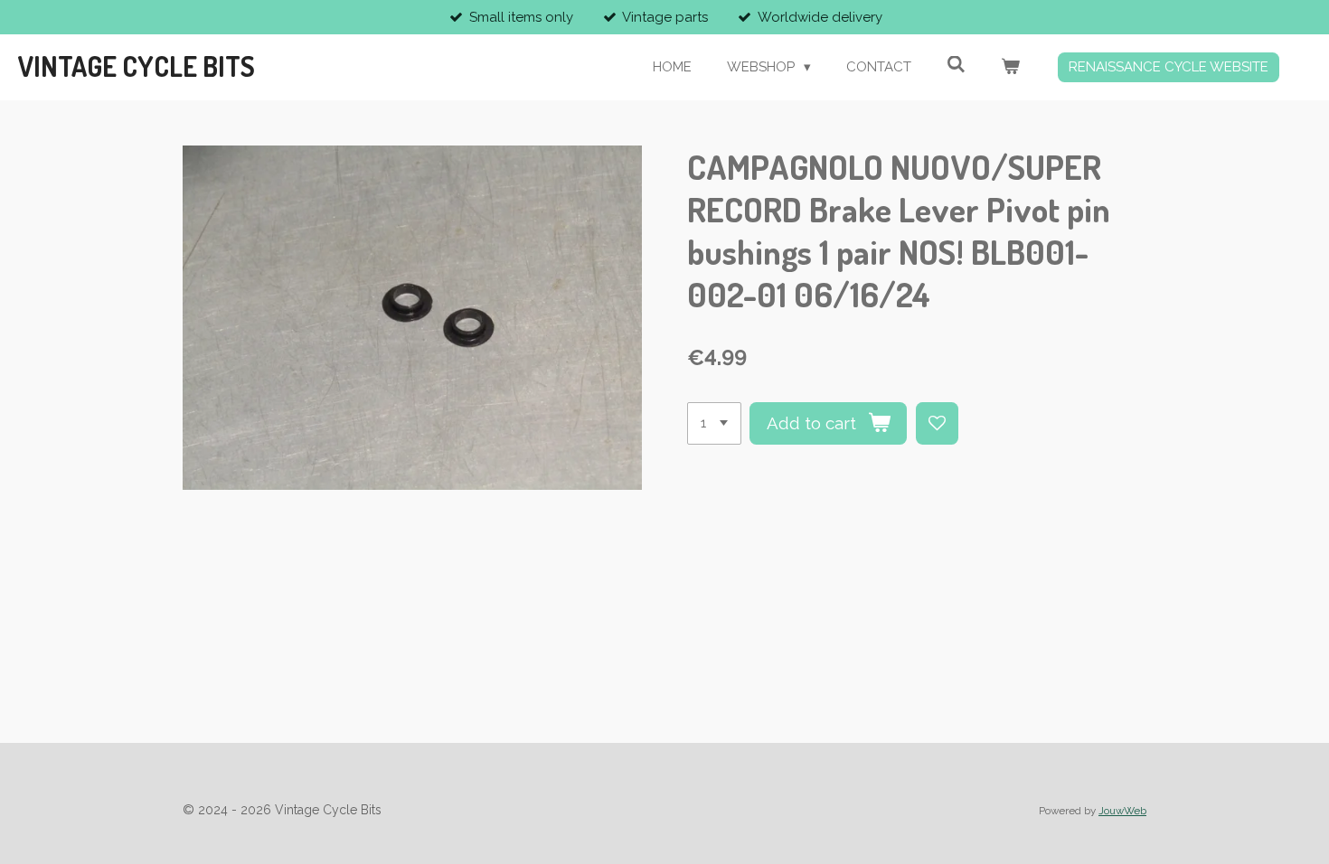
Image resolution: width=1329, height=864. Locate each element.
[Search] (956, 65)
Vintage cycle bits (136, 66)
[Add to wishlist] (937, 423)
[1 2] (714, 423)
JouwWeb (1122, 810)
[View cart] (1010, 67)
